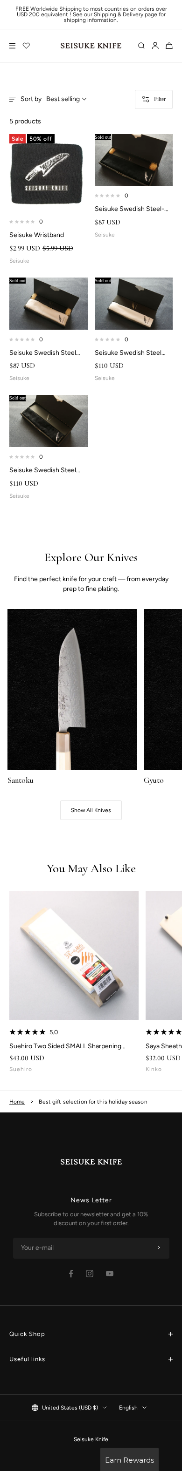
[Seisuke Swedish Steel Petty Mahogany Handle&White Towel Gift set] (48, 304)
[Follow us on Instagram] (89, 1273)
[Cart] (169, 45)
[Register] (158, 1248)
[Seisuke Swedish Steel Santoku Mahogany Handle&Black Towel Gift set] (48, 421)
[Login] (155, 45)
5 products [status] (25, 121)
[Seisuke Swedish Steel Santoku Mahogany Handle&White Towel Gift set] (134, 304)
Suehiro (20, 1069)
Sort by (50, 99)
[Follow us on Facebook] (71, 1274)
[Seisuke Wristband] (48, 173)
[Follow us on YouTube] (109, 1273)
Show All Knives (91, 810)
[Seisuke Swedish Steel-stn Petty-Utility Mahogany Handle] (134, 160)
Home (17, 1101)
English (128, 1407)
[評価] (26, 45)
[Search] (141, 45)
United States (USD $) (70, 1407)
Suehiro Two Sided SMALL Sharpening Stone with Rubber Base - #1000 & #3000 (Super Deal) (71, 1046)
